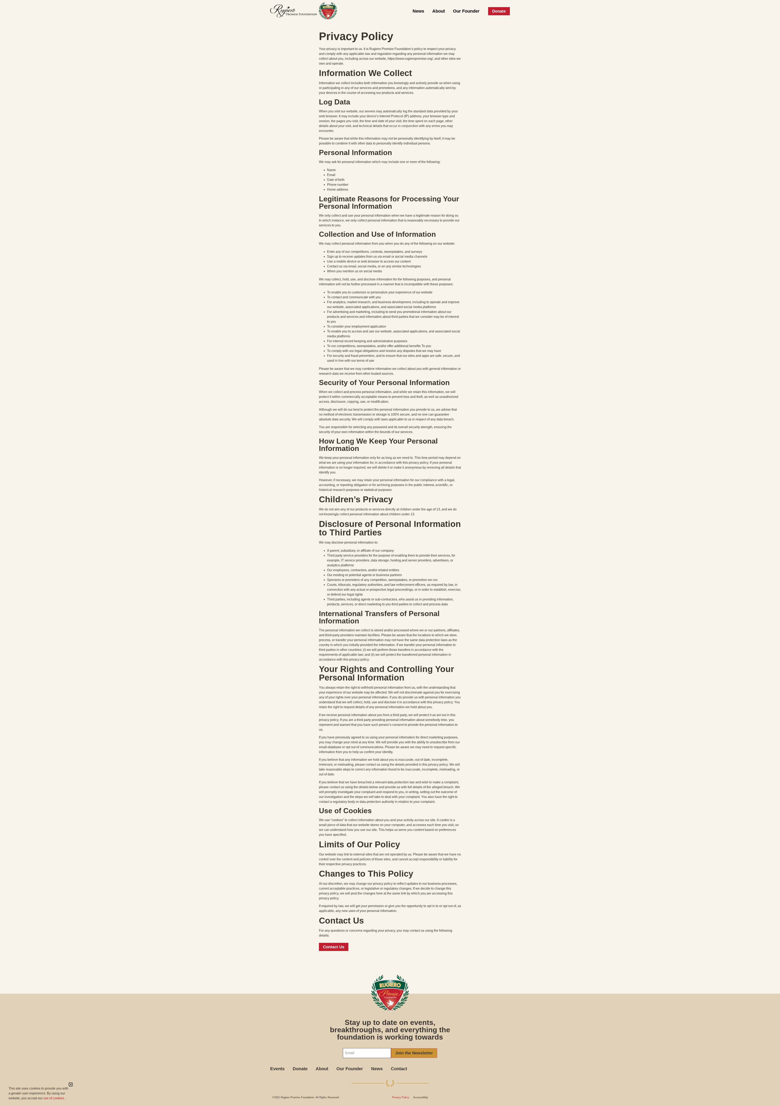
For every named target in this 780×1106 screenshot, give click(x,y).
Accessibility (420, 1097)
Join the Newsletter (414, 1053)
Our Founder (466, 11)
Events (277, 1069)
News (418, 11)
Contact (399, 1069)
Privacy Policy (400, 1097)
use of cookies (53, 1098)
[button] (70, 1084)
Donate (300, 1069)
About (438, 11)
